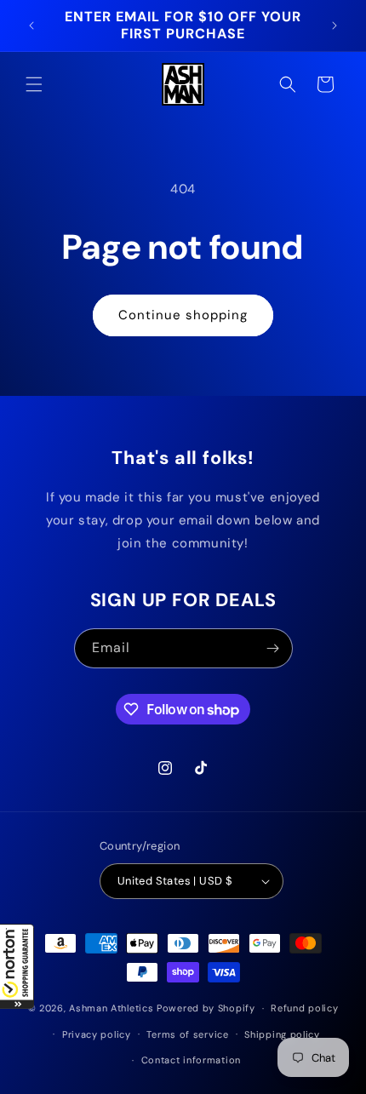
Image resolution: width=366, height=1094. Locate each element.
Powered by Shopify (206, 1008)
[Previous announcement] (31, 25)
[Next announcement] (334, 25)
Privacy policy (96, 1034)
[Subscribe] (273, 648)
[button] (17, 966)
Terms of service (187, 1034)
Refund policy (304, 1008)
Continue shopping (183, 315)
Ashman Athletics (111, 1008)
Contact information (191, 1060)
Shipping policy (282, 1034)
